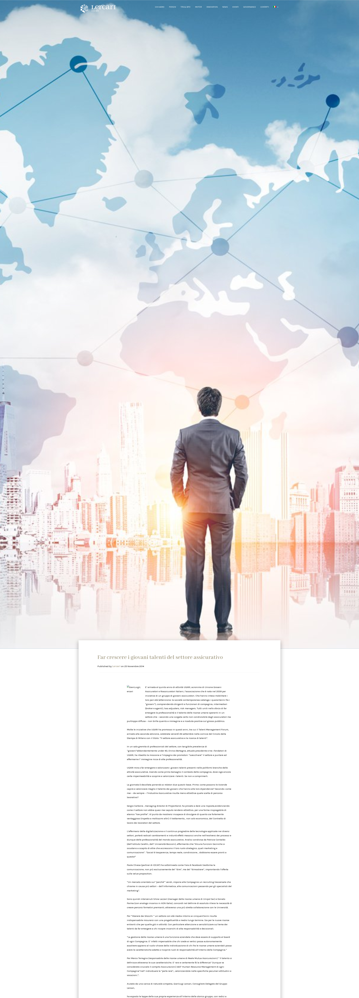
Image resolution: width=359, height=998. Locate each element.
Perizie (172, 7)
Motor (198, 7)
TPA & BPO (185, 7)
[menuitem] (275, 7)
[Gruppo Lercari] (96, 8)
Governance (249, 7)
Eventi (235, 7)
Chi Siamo (159, 7)
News (225, 7)
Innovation (212, 7)
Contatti (264, 7)
